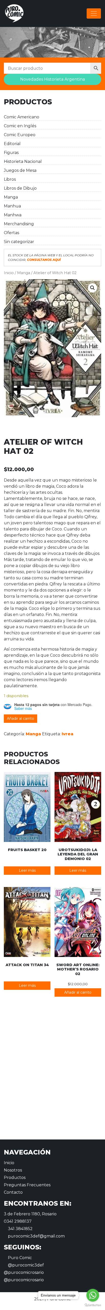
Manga (11, 197)
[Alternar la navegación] (94, 13)
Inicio (9, 273)
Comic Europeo (19, 134)
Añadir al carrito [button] (77, 992)
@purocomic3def (25, 1265)
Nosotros (13, 1170)
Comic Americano (21, 117)
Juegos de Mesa (20, 170)
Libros (10, 179)
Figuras (11, 152)
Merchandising (19, 223)
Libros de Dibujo (20, 188)
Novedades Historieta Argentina (52, 79)
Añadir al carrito (20, 718)
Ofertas (11, 232)
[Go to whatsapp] (92, 1295)
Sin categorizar (19, 241)
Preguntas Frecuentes (27, 1184)
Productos (14, 1177)
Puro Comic (19, 1257)
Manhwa (12, 215)
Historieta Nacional (23, 161)
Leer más (27, 870)
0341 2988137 (18, 1221)
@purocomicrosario (24, 1272)
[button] (92, 287)
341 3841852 (20, 1228)
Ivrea (67, 733)
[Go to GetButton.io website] (93, 1304)
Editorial (12, 143)
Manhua (12, 206)
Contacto (13, 1192)
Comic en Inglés (20, 125)
